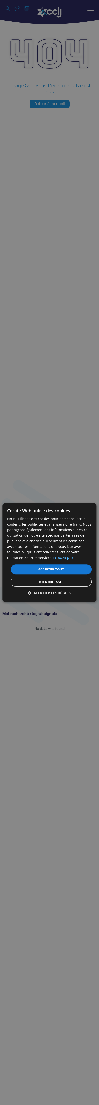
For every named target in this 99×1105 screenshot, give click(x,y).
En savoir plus (63, 558)
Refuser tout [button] (51, 581)
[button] (49, 593)
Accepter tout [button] (51, 569)
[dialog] (49, 552)
